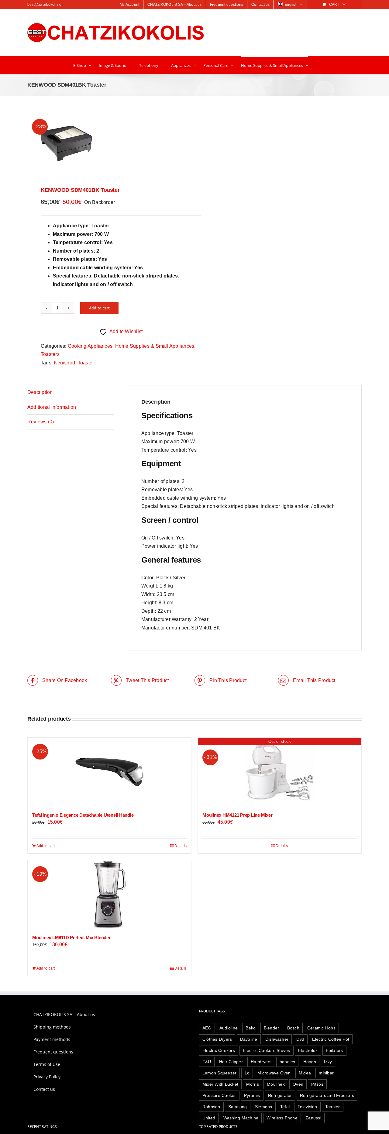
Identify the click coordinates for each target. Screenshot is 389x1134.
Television (307, 1106)
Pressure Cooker (219, 1095)
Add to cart (99, 308)
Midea (305, 1072)
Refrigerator (280, 1095)
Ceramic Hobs (321, 1027)
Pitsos (317, 1084)
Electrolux (308, 1050)
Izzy (328, 1061)
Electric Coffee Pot (330, 1039)
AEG (207, 1027)
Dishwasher (276, 1039)
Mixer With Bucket (220, 1084)
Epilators (334, 1050)
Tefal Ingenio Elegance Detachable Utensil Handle (82, 815)
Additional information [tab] (51, 407)
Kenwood (64, 362)
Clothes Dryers (217, 1039)
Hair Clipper (231, 1061)
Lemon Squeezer (219, 1072)
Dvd (300, 1039)
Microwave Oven (274, 1072)
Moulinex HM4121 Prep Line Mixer (237, 815)
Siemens (263, 1106)
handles (287, 1061)
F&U (206, 1061)
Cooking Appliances (90, 346)
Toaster (86, 362)
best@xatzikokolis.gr (45, 4)
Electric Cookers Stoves (266, 1050)
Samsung (237, 1106)
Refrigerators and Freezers (327, 1095)
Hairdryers (261, 1061)
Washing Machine (241, 1117)
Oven (298, 1084)
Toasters (50, 354)
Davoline (248, 1039)
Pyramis (252, 1095)
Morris (252, 1084)
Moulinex (276, 1084)
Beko (251, 1027)
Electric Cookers (218, 1050)
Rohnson (211, 1106)
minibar (326, 1072)
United (208, 1117)
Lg (247, 1072)
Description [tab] (40, 392)
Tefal (285, 1106)
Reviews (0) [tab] (40, 421)
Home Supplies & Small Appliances (154, 346)
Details (180, 846)
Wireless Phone (282, 1117)
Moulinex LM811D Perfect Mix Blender (71, 937)
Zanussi (313, 1117)
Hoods (309, 1061)
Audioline (228, 1027)
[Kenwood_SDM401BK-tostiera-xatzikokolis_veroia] (107, 142)
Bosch (293, 1027)
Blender (271, 1027)
